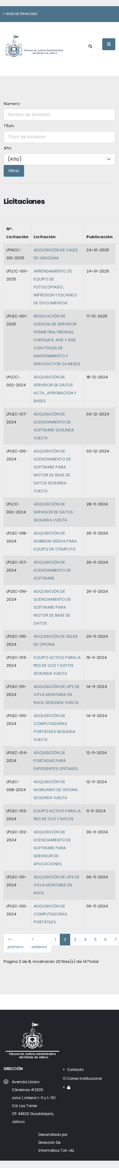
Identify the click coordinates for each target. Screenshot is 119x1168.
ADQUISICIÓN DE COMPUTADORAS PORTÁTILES (50, 914)
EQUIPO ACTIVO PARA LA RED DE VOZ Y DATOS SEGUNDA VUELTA (57, 665)
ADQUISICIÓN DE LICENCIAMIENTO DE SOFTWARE (52, 570)
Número (12, 104)
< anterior (39, 943)
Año (8, 148)
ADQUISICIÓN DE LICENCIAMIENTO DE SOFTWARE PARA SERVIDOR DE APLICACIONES (52, 848)
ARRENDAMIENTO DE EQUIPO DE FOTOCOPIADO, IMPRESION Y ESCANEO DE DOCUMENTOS (55, 287)
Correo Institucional (84, 1078)
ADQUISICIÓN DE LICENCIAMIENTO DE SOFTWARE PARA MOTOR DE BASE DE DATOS (52, 607)
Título (9, 126)
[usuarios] (68, 1087)
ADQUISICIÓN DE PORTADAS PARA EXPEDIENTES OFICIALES (56, 761)
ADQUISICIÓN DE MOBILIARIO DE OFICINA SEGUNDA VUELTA (56, 790)
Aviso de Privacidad (21, 14)
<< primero (16, 943)
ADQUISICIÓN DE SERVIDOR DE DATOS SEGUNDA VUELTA (53, 512)
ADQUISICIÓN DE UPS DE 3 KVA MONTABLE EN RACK (57, 885)
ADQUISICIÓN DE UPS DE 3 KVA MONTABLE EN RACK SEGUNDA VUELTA (57, 694)
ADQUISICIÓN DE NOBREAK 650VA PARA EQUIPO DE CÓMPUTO (55, 541)
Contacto (75, 1069)
